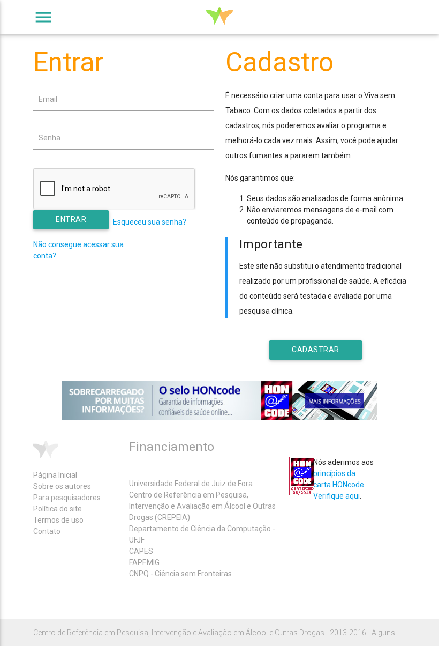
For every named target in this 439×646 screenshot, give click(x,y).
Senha (49, 137)
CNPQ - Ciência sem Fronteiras (180, 573)
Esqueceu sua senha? (149, 222)
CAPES (141, 551)
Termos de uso (58, 520)
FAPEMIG (144, 562)
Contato (46, 531)
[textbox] (123, 99)
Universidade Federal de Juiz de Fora (191, 483)
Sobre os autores (62, 486)
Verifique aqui (336, 496)
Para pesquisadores (67, 497)
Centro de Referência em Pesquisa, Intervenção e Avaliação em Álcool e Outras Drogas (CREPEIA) (202, 506)
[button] (71, 219)
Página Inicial (55, 475)
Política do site (57, 508)
